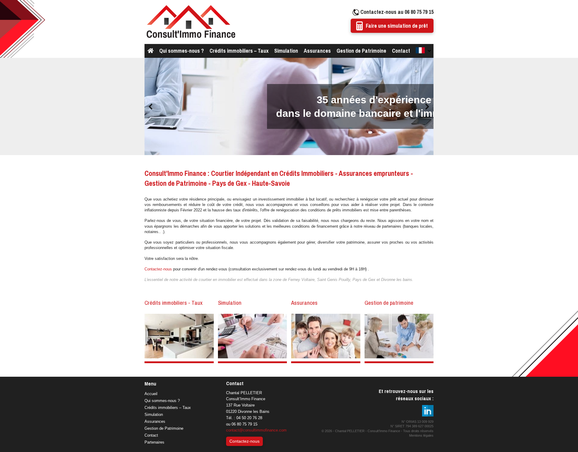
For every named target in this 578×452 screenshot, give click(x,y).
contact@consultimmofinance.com (256, 430)
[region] (289, 106)
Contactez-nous (158, 269)
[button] (151, 106)
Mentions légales (421, 435)
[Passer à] (423, 51)
